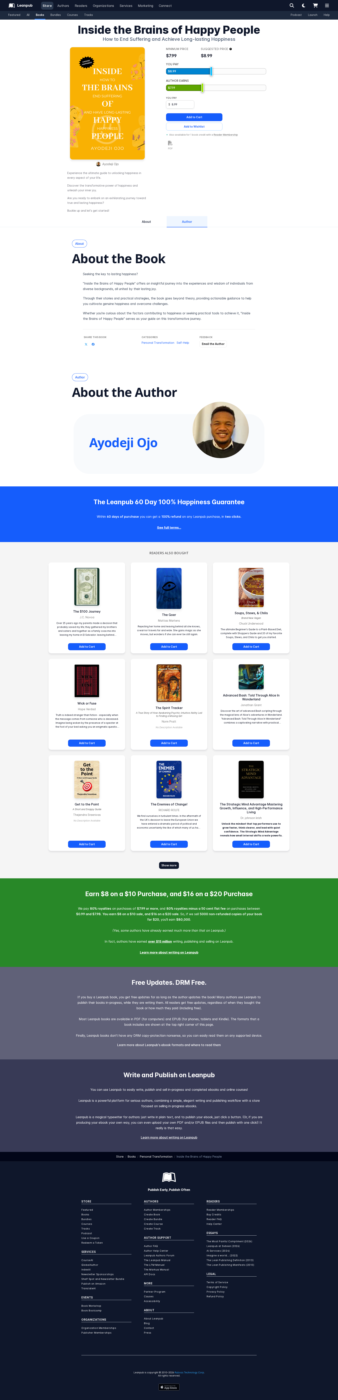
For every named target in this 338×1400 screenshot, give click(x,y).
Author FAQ (151, 1246)
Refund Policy (215, 1296)
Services (126, 6)
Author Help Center (156, 1250)
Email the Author (213, 343)
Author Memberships (157, 1209)
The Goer (169, 615)
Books (40, 14)
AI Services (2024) (218, 1250)
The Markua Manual (156, 1269)
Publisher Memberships (96, 1332)
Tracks (88, 14)
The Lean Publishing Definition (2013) (230, 1260)
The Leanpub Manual (157, 1260)
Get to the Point (87, 804)
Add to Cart (194, 117)
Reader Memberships (220, 1209)
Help (327, 14)
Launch (312, 14)
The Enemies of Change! (169, 804)
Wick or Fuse (86, 703)
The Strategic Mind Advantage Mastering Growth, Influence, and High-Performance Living (251, 808)
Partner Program (154, 1291)
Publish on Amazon (93, 1283)
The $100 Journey (87, 611)
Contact (149, 1328)
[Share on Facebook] (93, 344)
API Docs (149, 1274)
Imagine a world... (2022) (222, 1255)
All (28, 14)
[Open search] (292, 5)
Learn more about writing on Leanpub (169, 952)
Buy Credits (214, 1214)
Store (47, 6)
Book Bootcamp (91, 1310)
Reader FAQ (214, 1219)
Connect (165, 6)
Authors (63, 6)
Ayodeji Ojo (110, 164)
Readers (81, 6)
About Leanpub (153, 1318)
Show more (169, 865)
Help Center (214, 1223)
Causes (149, 1296)
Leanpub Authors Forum (159, 1255)
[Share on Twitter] (86, 344)
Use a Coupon (90, 1238)
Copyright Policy (217, 1287)
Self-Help (183, 342)
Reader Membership (226, 134)
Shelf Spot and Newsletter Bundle (102, 1279)
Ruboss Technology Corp (189, 1372)
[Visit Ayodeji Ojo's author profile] (220, 430)
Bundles (55, 14)
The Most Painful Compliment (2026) (229, 1241)
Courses (72, 14)
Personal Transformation (158, 342)
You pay (171, 97)
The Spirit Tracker (169, 708)
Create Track (152, 1228)
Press (147, 1332)
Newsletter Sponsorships (97, 1274)
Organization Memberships (98, 1328)
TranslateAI (88, 1288)
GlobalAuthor (89, 1264)
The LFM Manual (154, 1264)
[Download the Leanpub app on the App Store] (169, 1387)
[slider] (211, 71)
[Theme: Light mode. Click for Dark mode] (303, 5)
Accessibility (152, 1301)
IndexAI (86, 1269)
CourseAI (87, 1260)
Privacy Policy (216, 1291)
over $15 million (160, 941)
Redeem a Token (92, 1242)
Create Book (152, 1214)
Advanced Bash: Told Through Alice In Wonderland (251, 697)
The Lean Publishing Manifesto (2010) (230, 1264)
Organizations (103, 6)
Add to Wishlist (194, 126)
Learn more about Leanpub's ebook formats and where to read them (169, 1045)
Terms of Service (217, 1282)
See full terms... (169, 528)
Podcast (296, 14)
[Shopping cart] (315, 5)
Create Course (153, 1223)
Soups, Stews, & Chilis (251, 613)
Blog (147, 1323)
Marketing (145, 6)
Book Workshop (91, 1305)
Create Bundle (153, 1219)
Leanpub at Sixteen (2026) (223, 1246)
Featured (14, 14)
